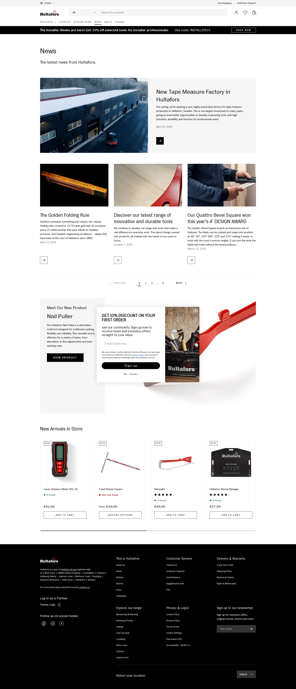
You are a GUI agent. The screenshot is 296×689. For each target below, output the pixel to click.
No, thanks (131, 374)
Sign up (131, 365)
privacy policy (138, 355)
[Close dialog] (196, 311)
